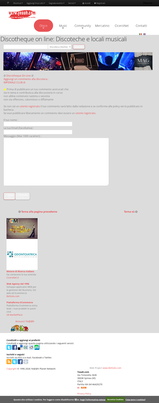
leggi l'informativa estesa (92, 399)
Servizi (71, 3)
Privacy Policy (84, 393)
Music (63, 26)
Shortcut (17, 3)
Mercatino (102, 26)
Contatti (141, 26)
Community (83, 26)
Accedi (87, 3)
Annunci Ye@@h (24, 321)
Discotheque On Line (18, 75)
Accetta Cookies (115, 399)
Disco (43, 26)
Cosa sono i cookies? (135, 399)
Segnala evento (56, 3)
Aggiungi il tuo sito (35, 3)
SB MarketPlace (15, 314)
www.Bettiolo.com (112, 367)
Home (147, 3)
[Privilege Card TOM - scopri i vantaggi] (22, 228)
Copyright (12, 368)
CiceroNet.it (13, 277)
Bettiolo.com (13, 296)
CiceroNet (122, 26)
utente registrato (30, 106)
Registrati (100, 3)
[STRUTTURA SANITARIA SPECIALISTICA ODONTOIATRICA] (22, 254)
